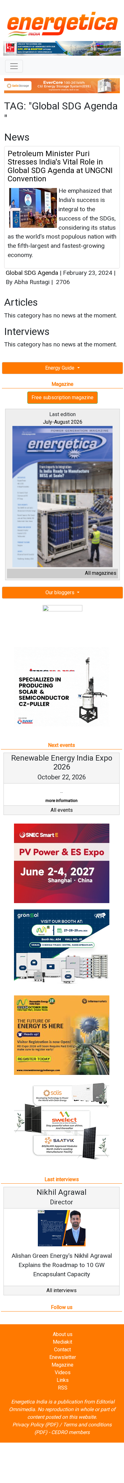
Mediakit (62, 1342)
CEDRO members (70, 1432)
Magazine (62, 1365)
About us (62, 1334)
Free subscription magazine (62, 397)
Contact (62, 1350)
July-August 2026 (62, 422)
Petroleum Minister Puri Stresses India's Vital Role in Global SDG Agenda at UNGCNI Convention (60, 166)
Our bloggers (60, 592)
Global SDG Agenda (33, 272)
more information (61, 800)
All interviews (61, 1290)
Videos (63, 1372)
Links (63, 1380)
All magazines (100, 573)
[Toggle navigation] (14, 66)
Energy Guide (60, 368)
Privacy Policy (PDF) (35, 1425)
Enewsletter (62, 1357)
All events (62, 810)
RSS (62, 1388)
